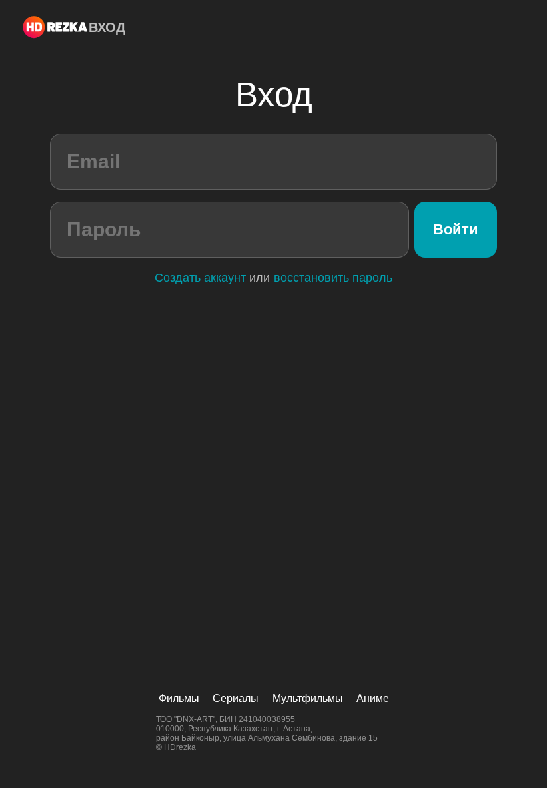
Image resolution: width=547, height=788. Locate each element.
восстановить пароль (333, 277)
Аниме (372, 698)
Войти (455, 229)
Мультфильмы (307, 698)
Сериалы (236, 698)
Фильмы (179, 698)
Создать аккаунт (200, 277)
